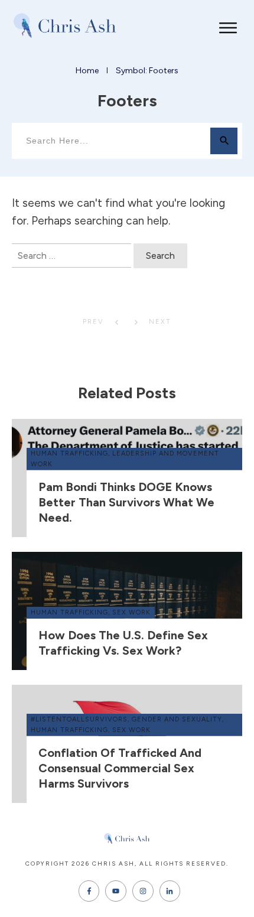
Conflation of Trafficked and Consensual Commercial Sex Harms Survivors (119, 768)
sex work (131, 612)
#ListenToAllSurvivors (79, 719)
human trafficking (69, 453)
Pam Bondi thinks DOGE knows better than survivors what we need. (126, 502)
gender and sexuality (177, 719)
